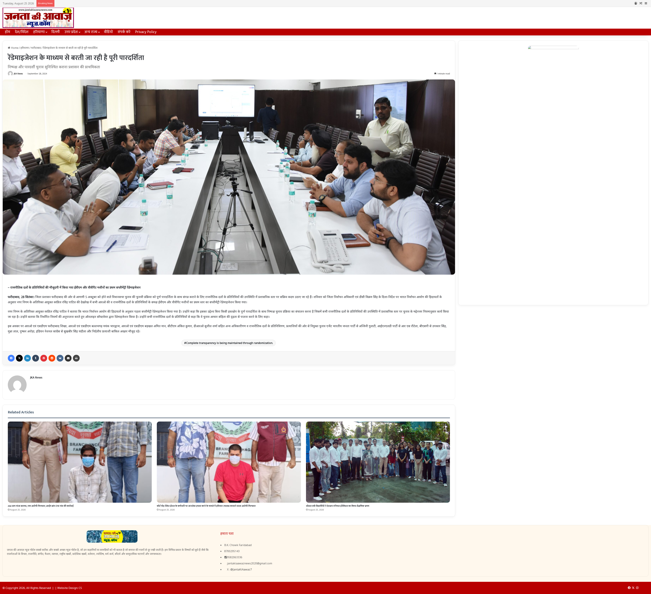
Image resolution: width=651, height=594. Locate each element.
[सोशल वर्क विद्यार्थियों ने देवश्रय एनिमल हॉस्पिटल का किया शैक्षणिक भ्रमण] (378, 462)
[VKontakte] (60, 358)
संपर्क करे (124, 32)
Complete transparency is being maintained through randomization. (229, 343)
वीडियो (108, 32)
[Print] (76, 358)
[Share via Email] (68, 358)
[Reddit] (51, 358)
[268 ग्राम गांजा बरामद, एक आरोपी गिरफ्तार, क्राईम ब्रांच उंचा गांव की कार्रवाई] (80, 462)
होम (7, 32)
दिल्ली (55, 32)
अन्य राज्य (90, 32)
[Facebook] (11, 358)
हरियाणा (39, 32)
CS (80, 588)
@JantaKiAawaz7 (241, 569)
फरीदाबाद (36, 48)
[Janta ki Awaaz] (38, 18)
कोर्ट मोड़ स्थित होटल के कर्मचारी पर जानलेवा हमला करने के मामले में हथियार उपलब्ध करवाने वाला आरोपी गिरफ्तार (206, 506)
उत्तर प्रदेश (71, 32)
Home (14, 48)
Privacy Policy (145, 32)
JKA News (18, 73)
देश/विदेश (21, 32)
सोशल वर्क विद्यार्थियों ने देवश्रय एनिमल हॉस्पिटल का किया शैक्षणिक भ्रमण (337, 506)
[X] (19, 358)
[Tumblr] (35, 358)
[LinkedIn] (27, 358)
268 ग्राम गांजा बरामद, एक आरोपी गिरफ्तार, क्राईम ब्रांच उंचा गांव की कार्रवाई (41, 506)
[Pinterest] (43, 358)
